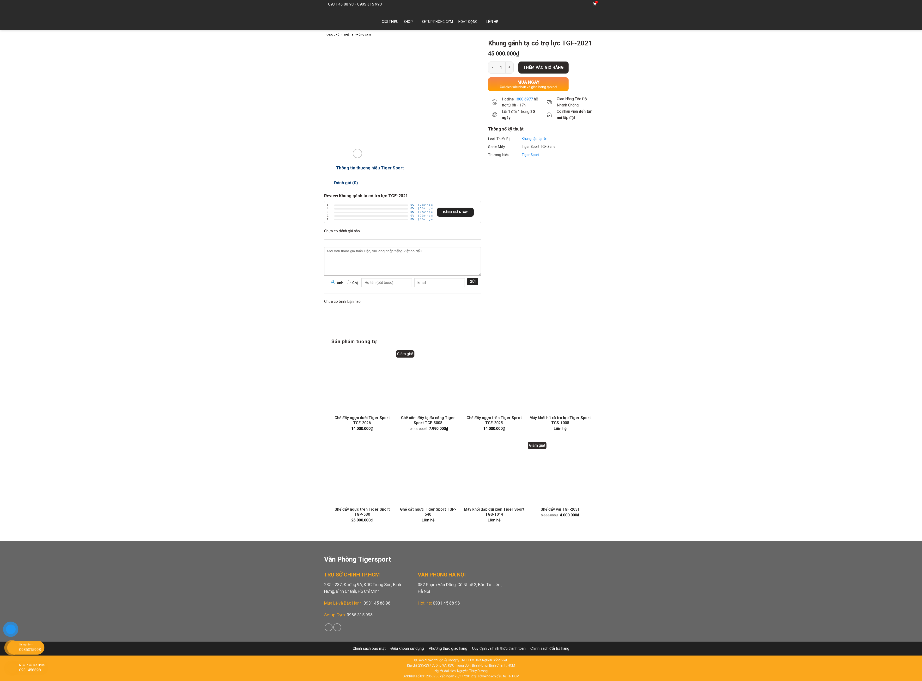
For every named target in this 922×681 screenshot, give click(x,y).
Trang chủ (331, 34)
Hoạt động (468, 22)
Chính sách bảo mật (369, 648)
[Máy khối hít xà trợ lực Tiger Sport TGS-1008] (560, 381)
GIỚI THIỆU (390, 22)
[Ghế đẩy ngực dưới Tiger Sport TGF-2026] (362, 381)
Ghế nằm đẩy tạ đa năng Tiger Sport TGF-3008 (428, 420)
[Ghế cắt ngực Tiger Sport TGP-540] (428, 472)
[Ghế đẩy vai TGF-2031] (560, 472)
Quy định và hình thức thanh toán (499, 648)
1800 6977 (524, 99)
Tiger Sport (530, 155)
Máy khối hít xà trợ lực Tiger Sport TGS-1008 (560, 420)
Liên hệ (492, 22)
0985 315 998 (360, 615)
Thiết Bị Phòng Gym (357, 34)
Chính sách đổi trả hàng (549, 648)
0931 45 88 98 (377, 603)
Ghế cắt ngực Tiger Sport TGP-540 (428, 512)
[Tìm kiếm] (585, 4)
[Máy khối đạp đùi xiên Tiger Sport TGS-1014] (494, 472)
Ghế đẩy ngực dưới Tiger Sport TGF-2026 (362, 420)
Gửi (473, 282)
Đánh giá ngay (455, 212)
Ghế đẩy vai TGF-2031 (560, 509)
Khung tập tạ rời (534, 139)
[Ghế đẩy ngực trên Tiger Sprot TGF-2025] (494, 381)
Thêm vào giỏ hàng (543, 67)
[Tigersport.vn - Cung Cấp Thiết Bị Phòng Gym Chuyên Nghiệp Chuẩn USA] (345, 19)
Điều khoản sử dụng (407, 648)
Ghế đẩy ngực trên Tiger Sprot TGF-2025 (494, 420)
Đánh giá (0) (346, 182)
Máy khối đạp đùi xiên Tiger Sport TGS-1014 (494, 512)
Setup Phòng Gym (437, 22)
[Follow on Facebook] (567, 4)
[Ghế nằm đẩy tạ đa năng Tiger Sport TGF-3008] (428, 381)
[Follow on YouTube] (574, 4)
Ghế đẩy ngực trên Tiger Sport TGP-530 (362, 512)
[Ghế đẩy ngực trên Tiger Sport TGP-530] (362, 472)
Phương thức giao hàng (448, 648)
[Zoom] (357, 153)
